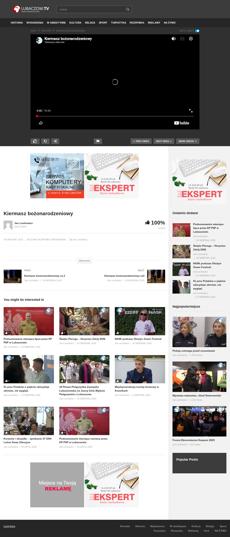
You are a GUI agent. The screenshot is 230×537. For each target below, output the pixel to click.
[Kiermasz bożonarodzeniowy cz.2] (42, 280)
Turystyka (159, 530)
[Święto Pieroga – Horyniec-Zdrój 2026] (84, 321)
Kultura (196, 526)
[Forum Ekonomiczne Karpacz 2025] (199, 421)
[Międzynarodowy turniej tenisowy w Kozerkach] (140, 369)
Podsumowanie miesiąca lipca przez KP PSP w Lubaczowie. (208, 228)
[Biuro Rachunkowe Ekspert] (199, 203)
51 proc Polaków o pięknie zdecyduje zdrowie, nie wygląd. (209, 285)
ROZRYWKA (137, 22)
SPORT (103, 22)
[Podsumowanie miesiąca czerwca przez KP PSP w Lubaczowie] (84, 421)
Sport (223, 526)
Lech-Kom (9, 526)
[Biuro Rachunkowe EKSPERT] (112, 197)
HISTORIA (17, 22)
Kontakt (125, 526)
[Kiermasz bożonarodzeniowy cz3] (126, 280)
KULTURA (75, 22)
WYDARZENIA (34, 22)
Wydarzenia (157, 526)
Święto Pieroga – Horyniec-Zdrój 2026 (82, 338)
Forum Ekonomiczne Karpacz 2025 (193, 440)
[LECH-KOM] (57, 197)
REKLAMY (154, 22)
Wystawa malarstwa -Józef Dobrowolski (196, 395)
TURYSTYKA (118, 22)
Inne (206, 530)
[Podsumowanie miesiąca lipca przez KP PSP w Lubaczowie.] (29, 321)
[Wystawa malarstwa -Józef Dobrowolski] (199, 377)
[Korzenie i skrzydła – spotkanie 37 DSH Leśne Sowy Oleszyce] (29, 421)
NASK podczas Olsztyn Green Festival (138, 338)
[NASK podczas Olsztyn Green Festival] (140, 321)
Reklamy (193, 530)
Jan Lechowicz (23, 223)
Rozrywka (177, 530)
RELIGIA (90, 22)
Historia (140, 526)
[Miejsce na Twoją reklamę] (57, 506)
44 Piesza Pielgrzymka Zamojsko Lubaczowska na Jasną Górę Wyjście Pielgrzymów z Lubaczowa (82, 390)
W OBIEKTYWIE (56, 22)
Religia (210, 526)
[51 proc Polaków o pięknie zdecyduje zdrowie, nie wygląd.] (29, 369)
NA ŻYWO (170, 22)
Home (33, 30)
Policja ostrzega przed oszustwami (193, 350)
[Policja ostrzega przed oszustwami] (199, 332)
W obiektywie (178, 526)
